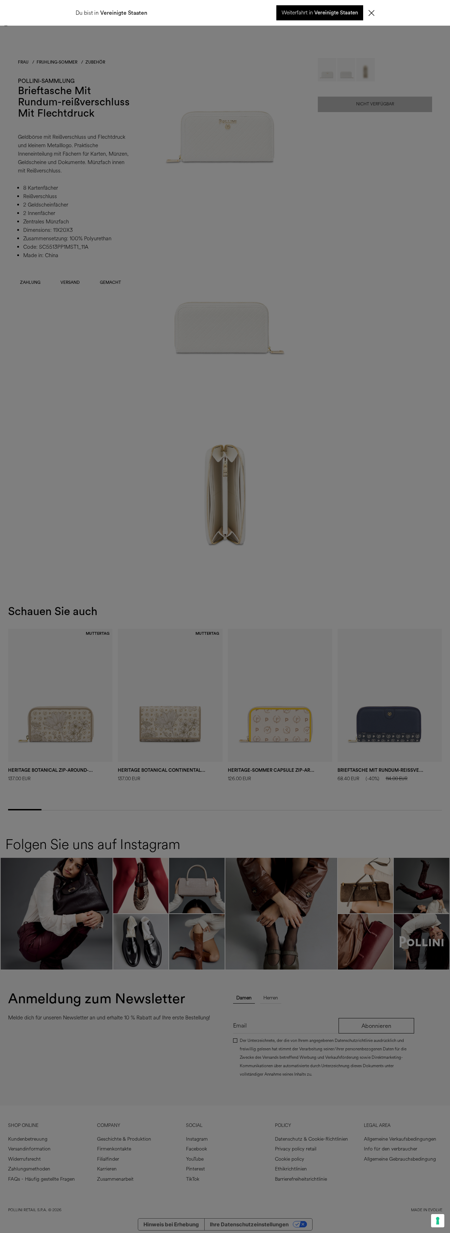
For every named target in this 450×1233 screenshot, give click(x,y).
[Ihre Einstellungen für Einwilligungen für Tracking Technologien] (437, 1220)
